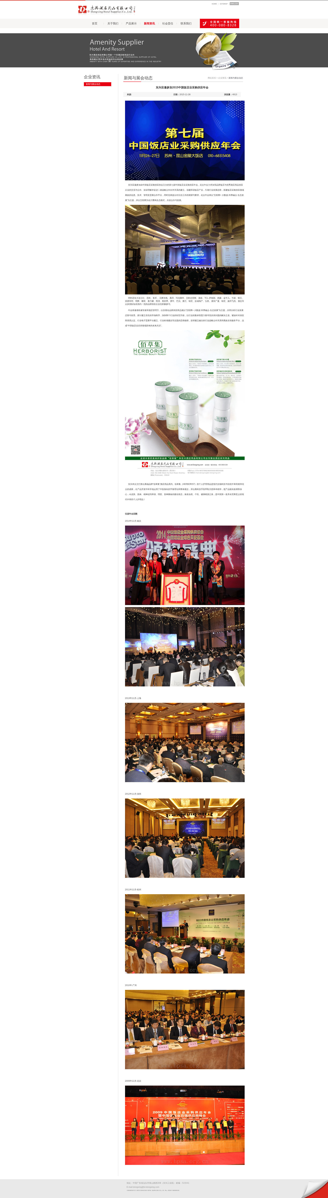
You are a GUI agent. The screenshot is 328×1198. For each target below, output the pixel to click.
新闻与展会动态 (93, 84)
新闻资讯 (149, 23)
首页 (94, 23)
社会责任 (167, 23)
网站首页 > (213, 78)
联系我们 (186, 23)
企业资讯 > (223, 78)
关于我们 (112, 23)
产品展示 (131, 23)
